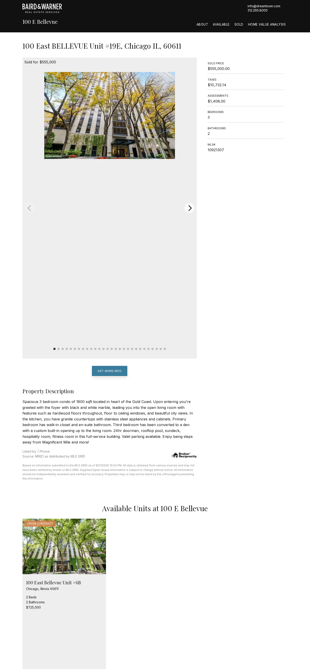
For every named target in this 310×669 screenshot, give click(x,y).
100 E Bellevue (40, 21)
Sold (238, 24)
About (202, 24)
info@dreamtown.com (264, 6)
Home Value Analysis (267, 24)
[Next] (189, 208)
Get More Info (110, 371)
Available (221, 24)
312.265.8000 (258, 10)
